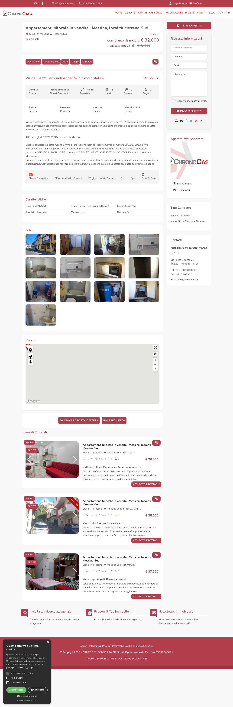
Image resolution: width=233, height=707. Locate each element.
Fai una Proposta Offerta (79, 420)
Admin (83, 646)
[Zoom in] (155, 360)
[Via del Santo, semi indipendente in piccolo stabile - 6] (75, 267)
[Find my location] (155, 354)
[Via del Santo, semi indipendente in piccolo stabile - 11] (109, 291)
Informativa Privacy (99, 646)
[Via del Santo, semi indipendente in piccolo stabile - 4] (144, 244)
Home (118, 12)
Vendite (130, 12)
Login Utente (179, 3)
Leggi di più (29, 667)
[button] (29, 459)
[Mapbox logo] (33, 401)
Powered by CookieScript (27, 701)
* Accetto (191, 101)
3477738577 (184, 183)
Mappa (75, 61)
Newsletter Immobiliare (176, 611)
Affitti (142, 12)
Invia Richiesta (114, 420)
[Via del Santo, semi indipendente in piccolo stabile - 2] (75, 244)
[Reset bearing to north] (155, 369)
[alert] (27, 671)
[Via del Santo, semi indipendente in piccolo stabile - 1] (41, 244)
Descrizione (33, 61)
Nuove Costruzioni (180, 215)
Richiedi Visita (191, 25)
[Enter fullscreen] (155, 347)
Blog (212, 12)
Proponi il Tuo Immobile (111, 611)
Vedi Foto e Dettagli (146, 484)
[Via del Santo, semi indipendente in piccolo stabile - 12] (144, 291)
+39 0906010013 (92, 3)
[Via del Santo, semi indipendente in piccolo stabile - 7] (109, 267)
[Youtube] (35, 3)
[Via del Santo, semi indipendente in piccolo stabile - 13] (41, 315)
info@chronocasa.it (65, 3)
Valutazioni (174, 12)
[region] (92, 374)
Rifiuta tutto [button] (37, 690)
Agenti (201, 12)
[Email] (182, 121)
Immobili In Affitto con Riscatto (188, 221)
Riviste (189, 12)
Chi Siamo (155, 12)
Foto (65, 61)
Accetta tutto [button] (16, 690)
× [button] (48, 642)
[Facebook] (42, 3)
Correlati (87, 61)
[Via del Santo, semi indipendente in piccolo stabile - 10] (75, 291)
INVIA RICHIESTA (190, 111)
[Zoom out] (155, 364)
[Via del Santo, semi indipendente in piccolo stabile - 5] (41, 267)
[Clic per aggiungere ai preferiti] (155, 62)
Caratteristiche (51, 61)
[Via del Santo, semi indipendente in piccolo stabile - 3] (109, 244)
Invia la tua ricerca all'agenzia (50, 611)
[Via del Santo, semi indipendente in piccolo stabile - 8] (144, 267)
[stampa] (177, 121)
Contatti (224, 12)
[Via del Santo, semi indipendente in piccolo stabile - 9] (41, 291)
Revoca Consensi (143, 646)
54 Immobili (183, 190)
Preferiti (197, 3)
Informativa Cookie (122, 646)
